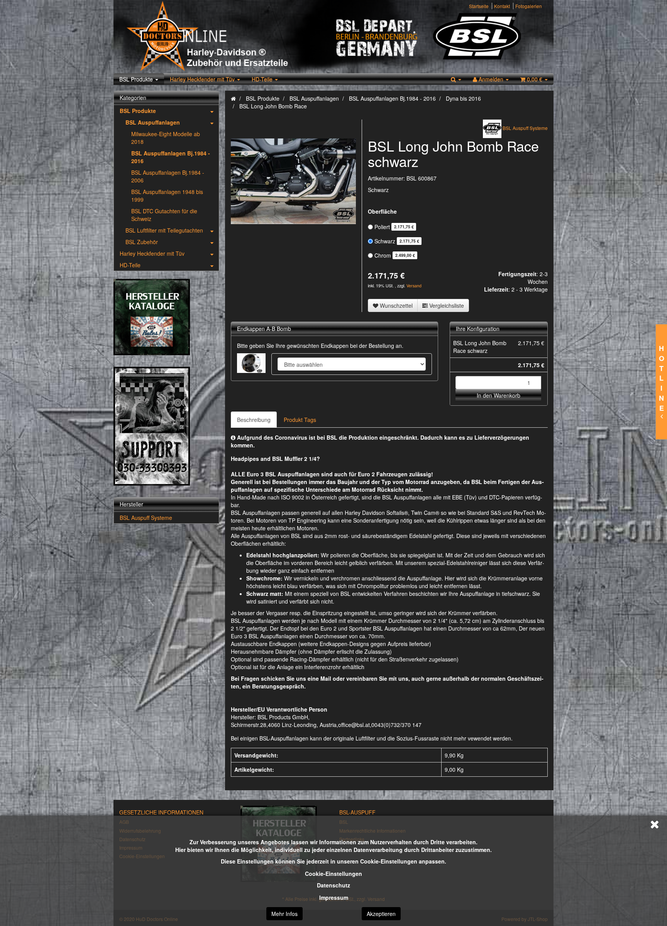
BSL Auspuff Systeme (146, 517)
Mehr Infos (284, 914)
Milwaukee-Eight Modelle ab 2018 (165, 137)
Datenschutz (333, 885)
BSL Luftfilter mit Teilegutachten (164, 230)
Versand (414, 285)
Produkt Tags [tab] (300, 419)
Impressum (333, 897)
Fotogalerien (528, 6)
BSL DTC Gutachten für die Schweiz (164, 215)
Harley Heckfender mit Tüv (203, 79)
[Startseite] (233, 98)
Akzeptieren (381, 914)
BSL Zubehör (141, 242)
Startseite (479, 6)
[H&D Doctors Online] (226, 36)
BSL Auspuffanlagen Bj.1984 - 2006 (167, 176)
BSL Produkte (136, 79)
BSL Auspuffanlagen (152, 122)
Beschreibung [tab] (254, 419)
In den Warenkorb (498, 395)
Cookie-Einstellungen (333, 873)
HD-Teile (263, 79)
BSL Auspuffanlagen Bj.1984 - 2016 (170, 157)
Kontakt (502, 6)
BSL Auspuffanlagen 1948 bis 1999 (167, 195)
